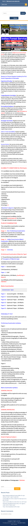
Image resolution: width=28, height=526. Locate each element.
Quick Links (4, 4)
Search (2, 486)
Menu (15, 18)
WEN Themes (14, 524)
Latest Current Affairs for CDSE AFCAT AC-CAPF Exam (15, 502)
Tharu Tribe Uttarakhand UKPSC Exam (11, 506)
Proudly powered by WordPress (10, 522)
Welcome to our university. (13, 1)
